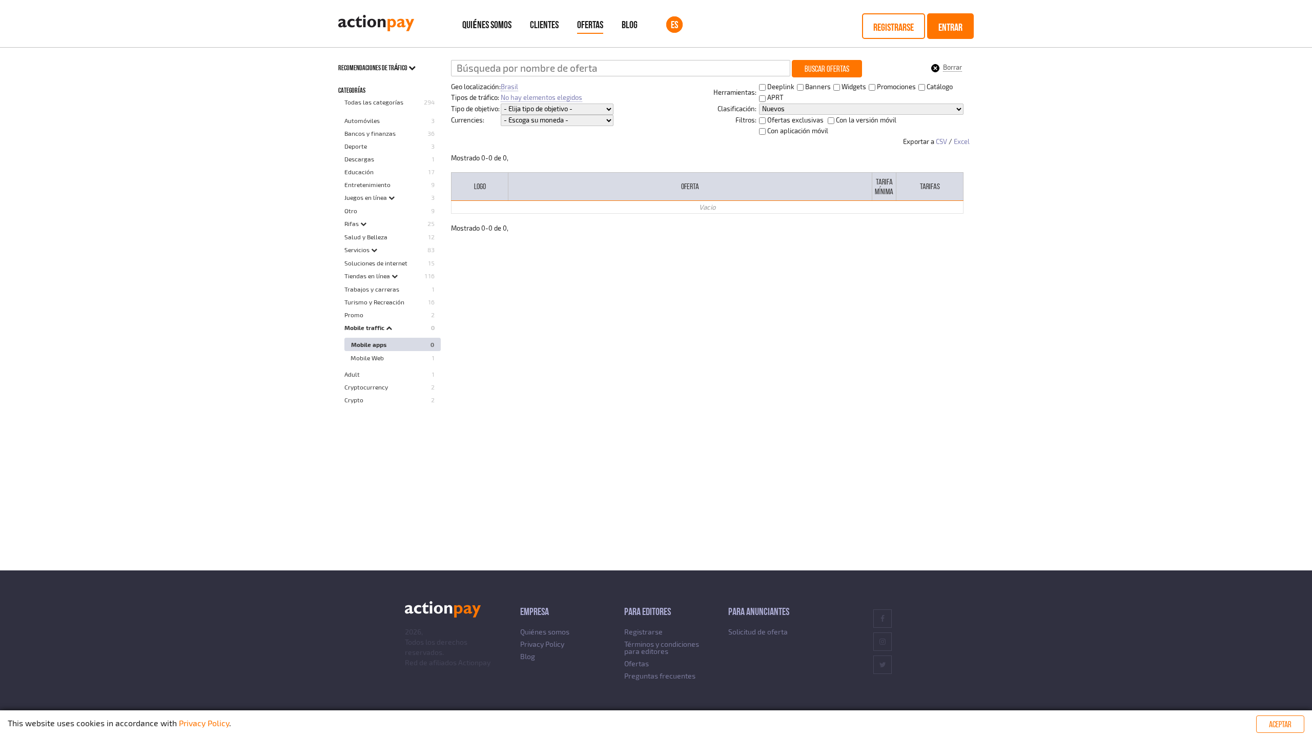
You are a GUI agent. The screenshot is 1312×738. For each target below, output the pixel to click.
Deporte (355, 146)
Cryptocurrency (366, 387)
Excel (962, 141)
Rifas (352, 223)
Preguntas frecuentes (659, 675)
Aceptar (1280, 724)
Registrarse (893, 27)
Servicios (357, 249)
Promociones (895, 87)
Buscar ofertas (827, 69)
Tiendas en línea (368, 275)
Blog (630, 24)
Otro (350, 210)
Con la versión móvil (865, 120)
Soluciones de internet (375, 262)
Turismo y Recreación (374, 301)
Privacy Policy (542, 644)
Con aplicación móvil (797, 131)
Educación (359, 171)
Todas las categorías (373, 102)
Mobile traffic (365, 327)
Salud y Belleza (365, 236)
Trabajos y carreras (371, 289)
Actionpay (474, 662)
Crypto (353, 399)
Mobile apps (368, 344)
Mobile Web (367, 357)
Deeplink (780, 87)
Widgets (853, 87)
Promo (353, 314)
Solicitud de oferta (758, 631)
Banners (817, 87)
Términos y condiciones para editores (661, 647)
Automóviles (362, 120)
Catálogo (939, 87)
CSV (941, 141)
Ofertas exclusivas (795, 120)
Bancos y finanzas (370, 133)
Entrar (950, 27)
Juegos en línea (366, 197)
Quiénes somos (486, 24)
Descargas (359, 158)
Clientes (544, 24)
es (674, 24)
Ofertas (590, 24)
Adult (352, 374)
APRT (775, 97)
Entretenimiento (367, 184)
